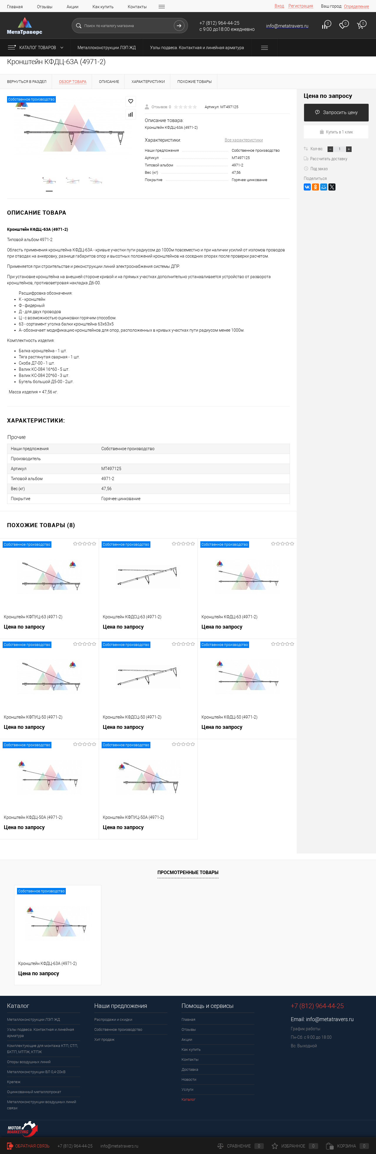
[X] (331, 187)
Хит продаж (104, 1039)
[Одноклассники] (315, 187)
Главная (15, 6)
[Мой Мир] (323, 187)
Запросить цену (340, 112)
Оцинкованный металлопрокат (34, 1092)
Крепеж (14, 1082)
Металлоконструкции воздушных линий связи (41, 1105)
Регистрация (300, 6)
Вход (279, 6)
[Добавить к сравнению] (130, 114)
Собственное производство (118, 1029)
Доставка (190, 1069)
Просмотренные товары (188, 872)
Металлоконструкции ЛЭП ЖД (107, 47)
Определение (356, 6)
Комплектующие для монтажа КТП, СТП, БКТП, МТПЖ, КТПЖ (42, 1048)
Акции (72, 6)
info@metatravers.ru (330, 1019)
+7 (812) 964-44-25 (75, 1146)
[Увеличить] (72, 127)
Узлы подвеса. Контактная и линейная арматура (197, 47)
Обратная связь (32, 1146)
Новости (189, 1079)
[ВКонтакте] (307, 187)
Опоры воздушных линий (29, 1062)
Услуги (187, 1089)
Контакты (137, 6)
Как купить (103, 6)
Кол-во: (317, 148)
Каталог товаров (38, 47)
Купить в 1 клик (339, 132)
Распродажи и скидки (113, 1019)
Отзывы (45, 6)
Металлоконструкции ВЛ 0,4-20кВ (36, 1072)
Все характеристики (244, 140)
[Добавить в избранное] (130, 101)
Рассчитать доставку (328, 158)
